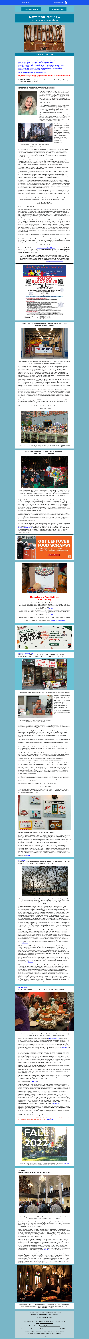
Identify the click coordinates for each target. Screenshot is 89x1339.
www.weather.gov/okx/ (40, 72)
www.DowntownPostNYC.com (31, 75)
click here (50, 614)
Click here (21, 1115)
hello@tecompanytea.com (58, 620)
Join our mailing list (58, 9)
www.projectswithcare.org (25, 527)
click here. (50, 608)
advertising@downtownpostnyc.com (50, 1326)
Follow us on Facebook (31, 9)
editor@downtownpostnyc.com (54, 261)
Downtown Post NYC (44, 17)
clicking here (56, 1103)
